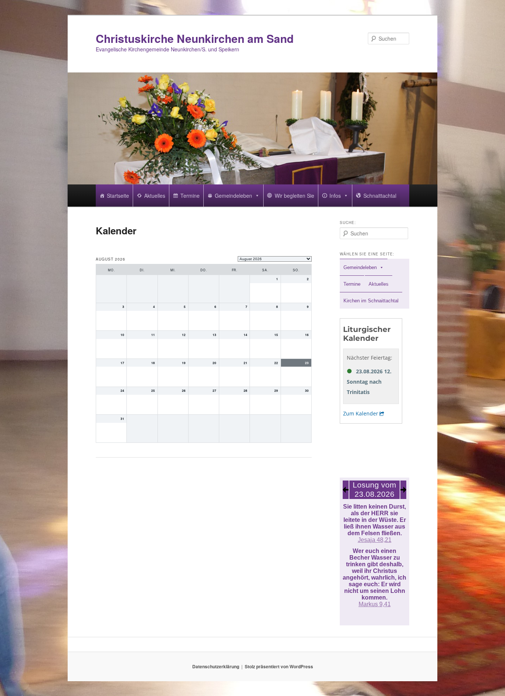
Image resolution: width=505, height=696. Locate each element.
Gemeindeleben (233, 195)
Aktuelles (154, 195)
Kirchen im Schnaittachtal (371, 300)
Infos (335, 195)
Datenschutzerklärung (215, 666)
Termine (190, 195)
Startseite (118, 195)
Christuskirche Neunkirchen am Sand (195, 38)
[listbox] (275, 259)
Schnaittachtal (379, 195)
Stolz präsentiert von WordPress (279, 666)
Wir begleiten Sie (294, 195)
